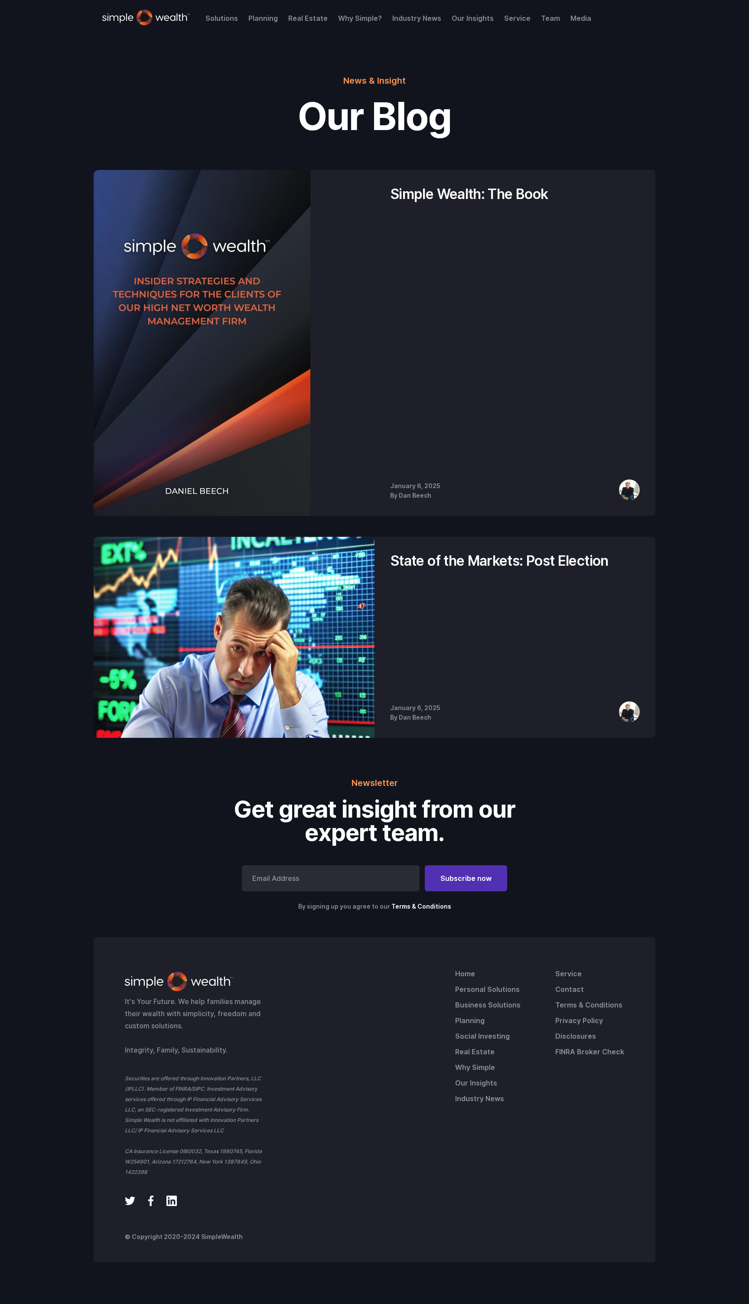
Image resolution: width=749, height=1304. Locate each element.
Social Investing (482, 1036)
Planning (263, 18)
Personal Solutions (487, 989)
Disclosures (575, 1036)
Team (550, 18)
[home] (146, 18)
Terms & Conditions (421, 906)
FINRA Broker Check (589, 1051)
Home (465, 973)
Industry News (416, 18)
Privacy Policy (579, 1020)
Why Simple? (360, 18)
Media (580, 18)
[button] (221, 18)
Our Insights (473, 18)
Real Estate (308, 18)
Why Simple (475, 1067)
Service (517, 18)
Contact (569, 989)
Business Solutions (488, 1005)
